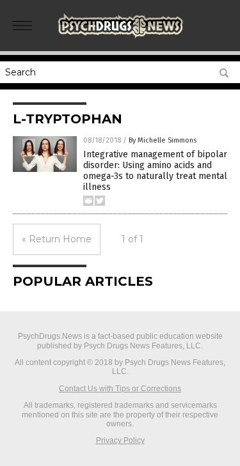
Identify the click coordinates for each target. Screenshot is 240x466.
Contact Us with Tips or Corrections (120, 388)
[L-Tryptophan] (120, 37)
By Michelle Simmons (162, 140)
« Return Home (57, 239)
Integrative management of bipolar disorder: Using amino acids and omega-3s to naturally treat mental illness (155, 170)
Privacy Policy (120, 440)
